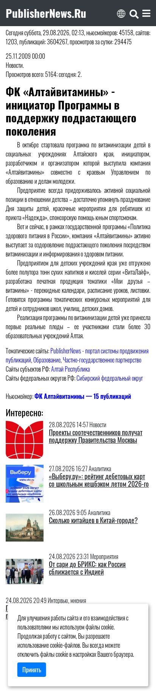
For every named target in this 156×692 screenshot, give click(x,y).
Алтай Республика (70, 368)
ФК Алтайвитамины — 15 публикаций (82, 396)
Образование (47, 359)
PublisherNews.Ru (46, 13)
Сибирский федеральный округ (109, 378)
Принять (31, 669)
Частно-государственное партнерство (102, 359)
